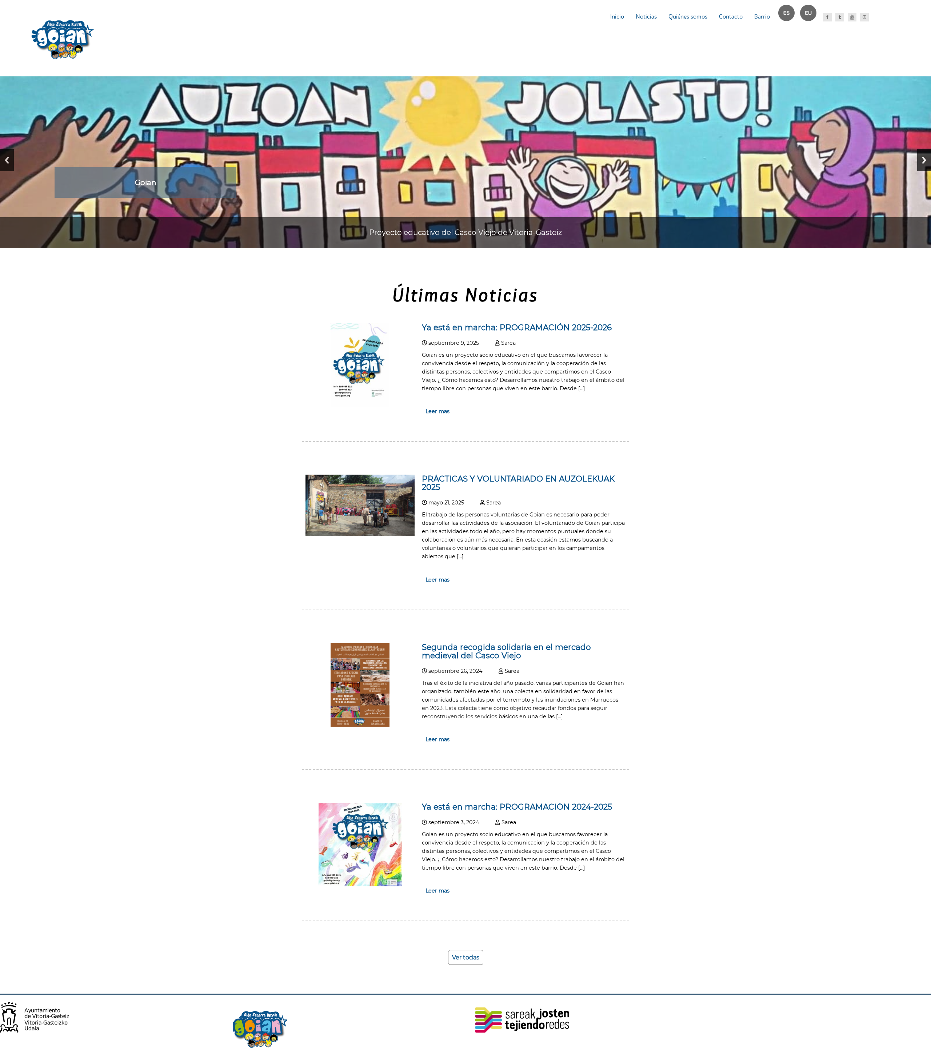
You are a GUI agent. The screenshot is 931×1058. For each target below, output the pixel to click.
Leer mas (437, 411)
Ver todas (465, 957)
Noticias (646, 16)
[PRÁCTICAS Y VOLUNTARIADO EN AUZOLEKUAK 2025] (360, 534)
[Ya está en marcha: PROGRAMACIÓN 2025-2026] (360, 405)
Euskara (811, 16)
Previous (7, 160)
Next (924, 160)
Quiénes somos (687, 16)
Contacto (731, 16)
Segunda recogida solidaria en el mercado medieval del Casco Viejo (506, 651)
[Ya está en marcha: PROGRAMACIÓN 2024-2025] (360, 884)
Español (790, 16)
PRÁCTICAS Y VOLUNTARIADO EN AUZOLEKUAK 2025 (518, 483)
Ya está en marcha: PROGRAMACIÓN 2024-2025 (517, 806)
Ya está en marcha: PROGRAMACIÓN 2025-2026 (517, 327)
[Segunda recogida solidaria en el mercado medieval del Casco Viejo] (360, 724)
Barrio (762, 16)
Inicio (617, 16)
